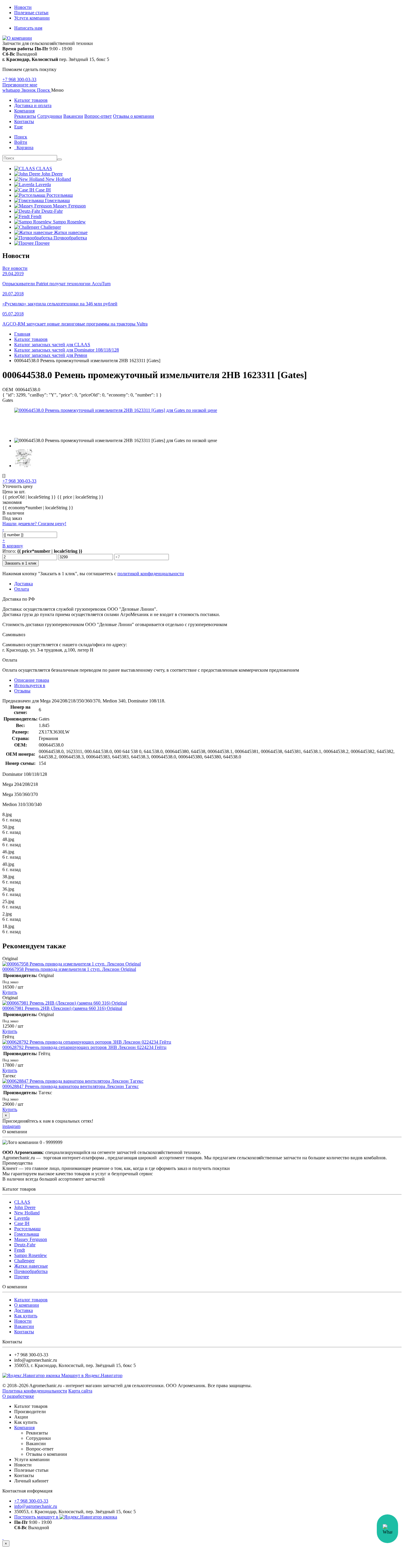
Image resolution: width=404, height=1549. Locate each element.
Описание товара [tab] (31, 680)
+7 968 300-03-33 (19, 79)
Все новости (15, 268)
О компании (26, 1305)
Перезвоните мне (19, 84)
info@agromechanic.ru (35, 1506)
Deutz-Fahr (24, 1244)
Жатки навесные (31, 1265)
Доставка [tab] (23, 583)
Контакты (24, 121)
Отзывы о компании (133, 116)
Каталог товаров (31, 100)
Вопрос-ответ (98, 116)
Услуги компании (32, 17)
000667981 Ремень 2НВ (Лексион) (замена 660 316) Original (62, 1008)
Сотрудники (49, 116)
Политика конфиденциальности (34, 1390)
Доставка (23, 1310)
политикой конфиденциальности (150, 573)
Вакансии (73, 116)
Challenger (24, 1260)
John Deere (24, 1207)
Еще (18, 126)
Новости (23, 7)
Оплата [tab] (21, 588)
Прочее (21, 1276)
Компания (24, 110)
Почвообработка (31, 1271)
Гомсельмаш (26, 1234)
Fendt (19, 1250)
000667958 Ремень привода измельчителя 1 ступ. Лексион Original (69, 969)
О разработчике (18, 1396)
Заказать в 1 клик (20, 563)
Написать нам (28, 27)
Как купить (25, 1315)
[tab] (29, 685)
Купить (9, 992)
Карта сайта (80, 1390)
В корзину (12, 545)
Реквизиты (25, 116)
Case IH (22, 1223)
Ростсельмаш (27, 1228)
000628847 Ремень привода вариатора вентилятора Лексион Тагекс (70, 1086)
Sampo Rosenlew (30, 1255)
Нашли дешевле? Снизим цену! (34, 523)
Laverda (22, 1218)
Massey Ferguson (30, 1239)
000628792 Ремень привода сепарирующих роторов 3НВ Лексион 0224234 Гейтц (84, 1047)
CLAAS (22, 1202)
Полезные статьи (31, 12)
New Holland (27, 1212)
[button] (44, 90)
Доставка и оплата (32, 105)
